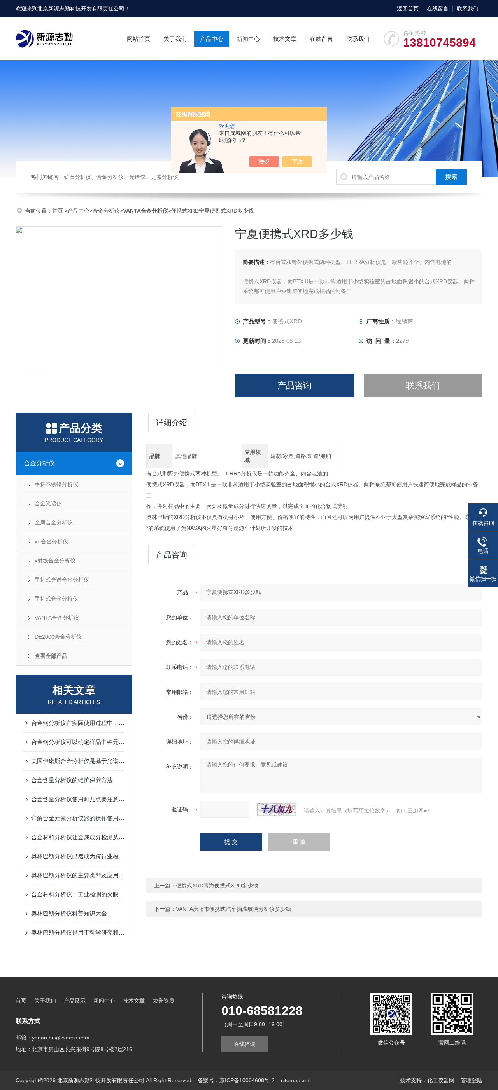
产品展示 (75, 1000)
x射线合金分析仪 (55, 560)
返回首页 (408, 8)
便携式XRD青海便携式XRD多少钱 (217, 885)
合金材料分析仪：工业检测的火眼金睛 (77, 894)
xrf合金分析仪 (51, 541)
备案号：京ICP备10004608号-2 (236, 1080)
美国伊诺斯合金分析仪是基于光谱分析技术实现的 (77, 761)
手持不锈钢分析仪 (56, 484)
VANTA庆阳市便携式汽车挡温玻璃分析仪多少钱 (233, 909)
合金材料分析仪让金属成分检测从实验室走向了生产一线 (77, 837)
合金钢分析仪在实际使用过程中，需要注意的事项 (77, 723)
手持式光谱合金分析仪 (62, 579)
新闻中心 (248, 38)
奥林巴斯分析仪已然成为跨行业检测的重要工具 (77, 856)
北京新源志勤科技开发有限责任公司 (80, 8)
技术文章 (284, 38)
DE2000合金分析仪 (58, 637)
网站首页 (138, 38)
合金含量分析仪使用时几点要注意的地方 (77, 799)
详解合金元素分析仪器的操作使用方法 (77, 818)
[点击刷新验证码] (276, 809)
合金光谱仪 (48, 503)
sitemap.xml (295, 1080)
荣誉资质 (163, 1000)
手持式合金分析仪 (56, 599)
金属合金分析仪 (54, 522)
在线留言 (438, 8)
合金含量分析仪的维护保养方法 (72, 780)
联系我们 (468, 8)
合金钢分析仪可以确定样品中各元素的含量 (77, 742)
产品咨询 (294, 385)
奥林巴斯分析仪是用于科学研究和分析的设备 (77, 932)
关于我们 (175, 38)
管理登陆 (471, 1080)
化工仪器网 (440, 1080)
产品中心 (211, 38)
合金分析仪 (106, 211)
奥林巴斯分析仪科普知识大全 (69, 913)
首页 (58, 211)
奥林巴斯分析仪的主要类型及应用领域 (77, 875)
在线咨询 (245, 1044)
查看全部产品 (51, 656)
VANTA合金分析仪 (57, 618)
